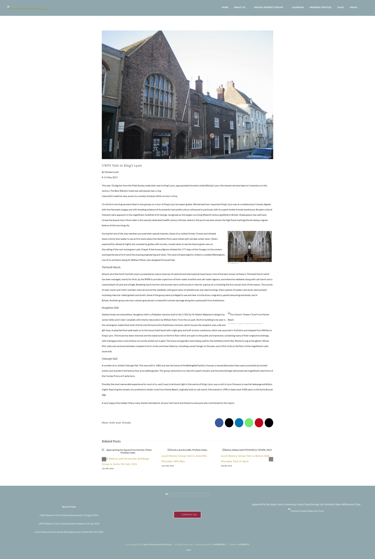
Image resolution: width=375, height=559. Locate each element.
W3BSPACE (244, 544)
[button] (364, 7)
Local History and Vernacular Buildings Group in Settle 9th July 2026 (124, 451)
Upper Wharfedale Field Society (157, 544)
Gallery (131, 451)
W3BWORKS (220, 544)
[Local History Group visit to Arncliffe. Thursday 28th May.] (187, 449)
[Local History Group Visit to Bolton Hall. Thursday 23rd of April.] (247, 449)
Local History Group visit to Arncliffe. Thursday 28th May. (184, 449)
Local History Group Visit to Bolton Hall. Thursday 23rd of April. (243, 449)
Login (188, 549)
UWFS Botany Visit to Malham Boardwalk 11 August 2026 (69, 515)
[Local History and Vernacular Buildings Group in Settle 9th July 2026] (128, 451)
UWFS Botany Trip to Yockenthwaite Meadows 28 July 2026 (69, 523)
